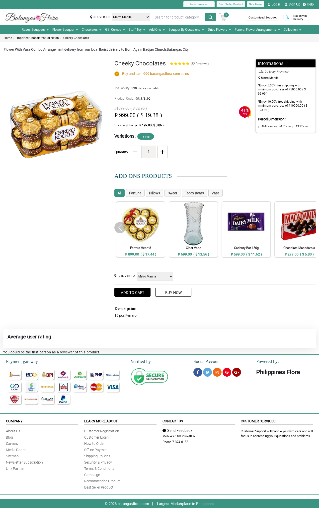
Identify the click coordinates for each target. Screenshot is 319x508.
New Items (255, 4)
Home (8, 38)
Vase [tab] (215, 193)
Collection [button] (291, 29)
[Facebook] (197, 372)
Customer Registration (101, 431)
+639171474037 (184, 436)
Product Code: (132, 98)
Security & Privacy (98, 462)
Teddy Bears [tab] (194, 193)
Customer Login (96, 437)
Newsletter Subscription (24, 462)
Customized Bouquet (262, 17)
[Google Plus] (236, 372)
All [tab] (119, 193)
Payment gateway (22, 361)
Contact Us (172, 421)
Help (310, 4)
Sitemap (12, 456)
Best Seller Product (231, 4)
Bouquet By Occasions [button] (184, 29)
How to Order (94, 443)
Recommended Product (102, 481)
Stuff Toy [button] (135, 29)
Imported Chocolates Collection (37, 38)
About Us (13, 431)
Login (275, 4)
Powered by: (267, 361)
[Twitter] (207, 372)
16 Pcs (145, 137)
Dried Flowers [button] (217, 29)
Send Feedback (179, 430)
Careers (12, 443)
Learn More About (101, 421)
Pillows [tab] (154, 193)
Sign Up (294, 4)
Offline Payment (96, 449)
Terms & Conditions (99, 468)
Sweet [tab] (172, 193)
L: (265, 127)
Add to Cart (132, 292)
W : (282, 127)
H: (300, 127)
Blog (9, 437)
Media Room (15, 449)
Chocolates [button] (90, 29)
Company (14, 421)
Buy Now (173, 292)
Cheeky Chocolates (76, 38)
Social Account (207, 361)
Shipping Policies (97, 456)
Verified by (141, 361)
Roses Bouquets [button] (33, 29)
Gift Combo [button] (113, 29)
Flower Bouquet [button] (63, 29)
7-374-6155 (180, 442)
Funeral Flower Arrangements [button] (255, 29)
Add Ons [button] (155, 29)
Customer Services (258, 421)
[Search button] (210, 17)
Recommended (199, 4)
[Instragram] (217, 372)
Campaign (92, 474)
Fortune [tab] (135, 193)
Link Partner (15, 468)
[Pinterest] (227, 372)
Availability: (136, 88)
